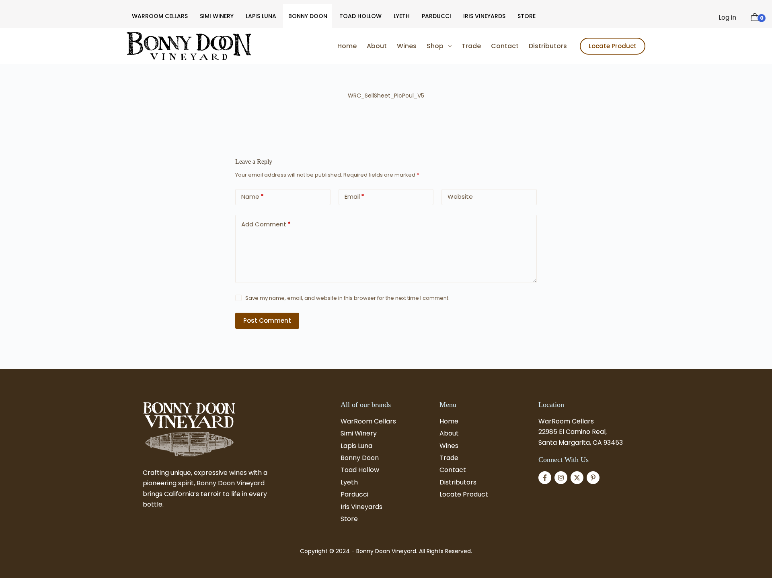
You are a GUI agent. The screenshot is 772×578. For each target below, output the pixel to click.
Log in (727, 17)
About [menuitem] (377, 46)
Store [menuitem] (526, 16)
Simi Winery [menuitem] (217, 16)
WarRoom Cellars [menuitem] (160, 16)
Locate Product (612, 46)
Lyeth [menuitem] (402, 16)
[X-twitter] (577, 477)
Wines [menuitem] (407, 46)
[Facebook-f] (544, 477)
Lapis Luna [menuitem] (261, 16)
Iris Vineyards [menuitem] (484, 16)
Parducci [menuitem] (436, 16)
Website (460, 196)
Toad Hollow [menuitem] (360, 16)
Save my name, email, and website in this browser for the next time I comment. (347, 298)
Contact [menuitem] (505, 46)
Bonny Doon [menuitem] (307, 16)
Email (354, 196)
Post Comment (267, 320)
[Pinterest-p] (593, 477)
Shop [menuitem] (435, 46)
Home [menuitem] (347, 46)
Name (252, 196)
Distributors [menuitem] (548, 46)
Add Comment (266, 224)
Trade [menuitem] (471, 46)
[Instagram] (560, 477)
